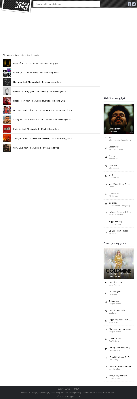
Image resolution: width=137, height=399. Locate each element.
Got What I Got (115, 282)
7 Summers (114, 301)
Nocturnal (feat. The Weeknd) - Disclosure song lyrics (37, 82)
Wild (111, 137)
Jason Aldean (114, 285)
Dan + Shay (113, 359)
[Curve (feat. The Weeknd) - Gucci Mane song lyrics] (7, 63)
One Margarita (115, 291)
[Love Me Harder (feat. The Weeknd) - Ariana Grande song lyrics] (7, 110)
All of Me (113, 165)
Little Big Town (114, 378)
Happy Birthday (115, 221)
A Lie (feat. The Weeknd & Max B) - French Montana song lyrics (42, 119)
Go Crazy (113, 203)
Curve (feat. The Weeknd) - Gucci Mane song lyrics (36, 63)
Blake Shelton (114, 322)
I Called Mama (115, 338)
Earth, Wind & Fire (116, 149)
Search (98, 4)
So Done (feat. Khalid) (118, 231)
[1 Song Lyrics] (16, 6)
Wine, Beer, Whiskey (118, 375)
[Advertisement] (51, 35)
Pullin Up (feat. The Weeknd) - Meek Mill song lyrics (36, 129)
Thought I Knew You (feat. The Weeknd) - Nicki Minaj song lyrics (42, 138)
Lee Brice (112, 313)
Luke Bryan (113, 294)
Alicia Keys (113, 233)
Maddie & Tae (114, 369)
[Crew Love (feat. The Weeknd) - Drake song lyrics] (7, 148)
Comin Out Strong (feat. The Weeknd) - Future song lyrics (39, 91)
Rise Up (112, 156)
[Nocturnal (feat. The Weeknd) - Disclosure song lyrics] (7, 82)
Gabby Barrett (114, 276)
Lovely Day (114, 193)
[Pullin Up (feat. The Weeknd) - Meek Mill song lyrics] (7, 129)
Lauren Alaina (114, 350)
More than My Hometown (120, 329)
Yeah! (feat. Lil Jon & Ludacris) (122, 184)
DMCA (76, 388)
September (113, 146)
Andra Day (113, 159)
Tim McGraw (114, 341)
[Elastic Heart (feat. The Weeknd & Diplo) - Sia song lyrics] (7, 101)
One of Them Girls (117, 310)
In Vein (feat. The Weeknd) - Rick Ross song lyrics (36, 72)
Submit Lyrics (64, 388)
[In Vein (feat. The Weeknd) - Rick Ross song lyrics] (7, 72)
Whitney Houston (116, 215)
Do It (111, 175)
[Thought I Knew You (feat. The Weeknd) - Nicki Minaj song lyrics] (7, 138)
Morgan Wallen (115, 303)
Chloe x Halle (114, 177)
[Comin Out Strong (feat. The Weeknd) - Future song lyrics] (7, 91)
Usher (111, 186)
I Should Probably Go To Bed (121, 357)
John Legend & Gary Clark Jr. (120, 140)
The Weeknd (114, 131)
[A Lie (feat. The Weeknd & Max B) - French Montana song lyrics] (7, 119)
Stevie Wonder (115, 224)
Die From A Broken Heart (120, 366)
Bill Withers (113, 196)
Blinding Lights (115, 128)
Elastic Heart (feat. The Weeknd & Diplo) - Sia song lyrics (39, 100)
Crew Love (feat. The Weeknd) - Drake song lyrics (36, 147)
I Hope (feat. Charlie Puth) (120, 273)
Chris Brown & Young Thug (119, 205)
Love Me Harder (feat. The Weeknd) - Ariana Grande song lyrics (42, 110)
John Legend (114, 168)
